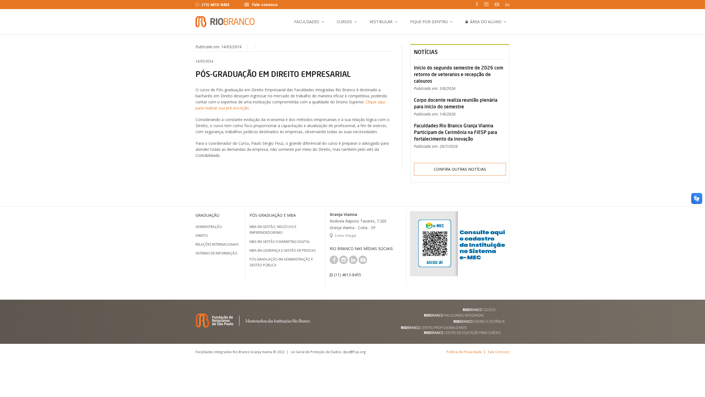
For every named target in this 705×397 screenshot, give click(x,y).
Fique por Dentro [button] (429, 21)
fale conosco (265, 4)
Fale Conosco (498, 352)
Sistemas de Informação (216, 253)
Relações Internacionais (217, 244)
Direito (202, 235)
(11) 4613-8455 (215, 4)
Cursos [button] (344, 21)
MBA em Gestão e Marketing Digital (280, 241)
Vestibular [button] (381, 21)
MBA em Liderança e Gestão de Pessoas (283, 250)
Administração (209, 226)
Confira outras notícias (460, 169)
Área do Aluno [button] (484, 21)
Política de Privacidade (464, 352)
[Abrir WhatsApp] (691, 383)
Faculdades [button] (306, 21)
